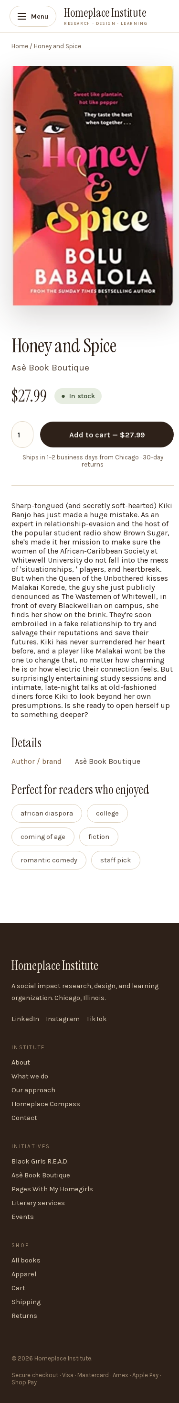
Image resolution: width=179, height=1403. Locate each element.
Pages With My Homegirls (52, 1189)
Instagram (63, 1019)
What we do (29, 1076)
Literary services (38, 1203)
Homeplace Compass (45, 1104)
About (20, 1062)
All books (26, 1260)
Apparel (23, 1274)
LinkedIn (25, 1019)
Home (19, 46)
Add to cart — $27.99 (107, 434)
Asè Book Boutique (40, 1175)
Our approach (33, 1090)
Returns (24, 1316)
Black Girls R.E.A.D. (39, 1161)
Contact (24, 1118)
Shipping (26, 1302)
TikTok (96, 1019)
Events (22, 1217)
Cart (18, 1288)
